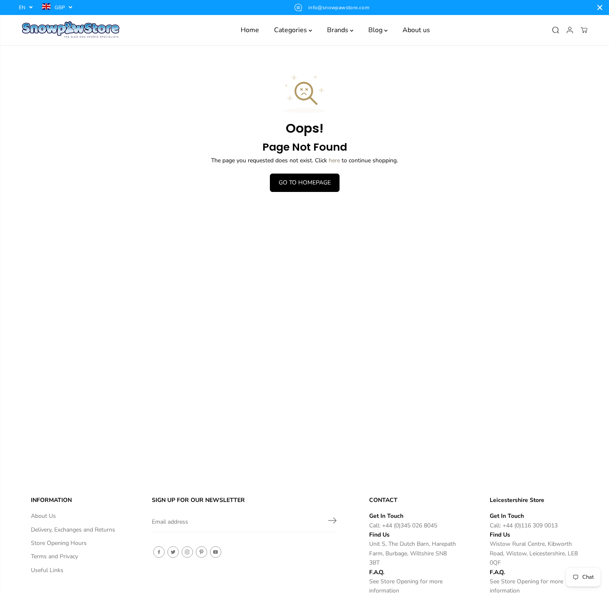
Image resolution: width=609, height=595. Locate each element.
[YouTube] (216, 552)
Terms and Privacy (54, 556)
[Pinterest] (201, 552)
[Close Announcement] (600, 7)
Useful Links (47, 570)
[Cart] (584, 30)
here (334, 160)
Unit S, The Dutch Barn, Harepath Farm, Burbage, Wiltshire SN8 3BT (412, 553)
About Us (43, 516)
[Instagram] (187, 552)
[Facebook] (159, 552)
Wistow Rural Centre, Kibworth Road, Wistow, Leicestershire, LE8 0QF (534, 553)
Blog (376, 30)
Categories (291, 30)
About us (416, 30)
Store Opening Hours (59, 543)
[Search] (555, 30)
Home (250, 30)
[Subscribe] (332, 522)
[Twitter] (173, 552)
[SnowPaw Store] (71, 30)
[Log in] (570, 30)
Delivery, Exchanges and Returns (73, 530)
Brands (338, 30)
